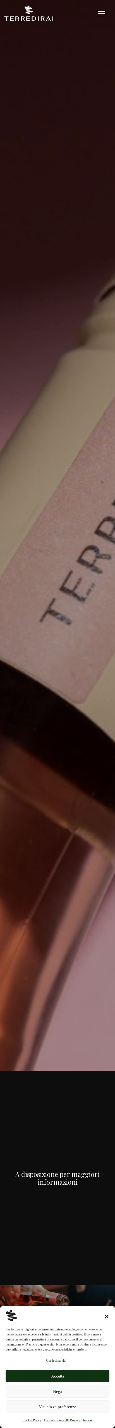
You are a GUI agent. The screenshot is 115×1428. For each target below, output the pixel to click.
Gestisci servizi (56, 1360)
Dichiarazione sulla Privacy (62, 1420)
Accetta (57, 1376)
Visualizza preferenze (57, 1407)
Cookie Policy (32, 1420)
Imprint (88, 1420)
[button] (106, 1315)
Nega (57, 1391)
